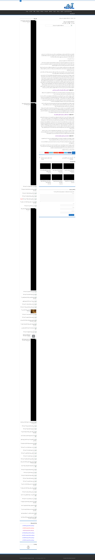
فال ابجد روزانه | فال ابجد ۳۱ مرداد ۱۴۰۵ (29, 456)
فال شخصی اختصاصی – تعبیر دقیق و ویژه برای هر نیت (28, 514)
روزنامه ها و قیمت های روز (68, 11)
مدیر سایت (72, 23)
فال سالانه (37, 11)
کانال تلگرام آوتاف (72, 13)
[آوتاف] (69, 6)
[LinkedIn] (40, 558)
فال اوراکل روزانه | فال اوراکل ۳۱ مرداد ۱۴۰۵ (28, 196)
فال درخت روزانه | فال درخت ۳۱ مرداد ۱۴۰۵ (28, 498)
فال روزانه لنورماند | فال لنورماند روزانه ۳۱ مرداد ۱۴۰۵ (28, 466)
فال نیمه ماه (46, 11)
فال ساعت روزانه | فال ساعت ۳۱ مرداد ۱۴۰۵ (28, 314)
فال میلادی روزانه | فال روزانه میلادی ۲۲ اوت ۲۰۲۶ (26, 104)
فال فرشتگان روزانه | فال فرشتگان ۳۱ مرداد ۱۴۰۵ (28, 459)
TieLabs (33, 558)
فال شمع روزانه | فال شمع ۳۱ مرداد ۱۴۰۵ (29, 428)
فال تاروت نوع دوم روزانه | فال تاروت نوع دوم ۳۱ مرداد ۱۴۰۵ (28, 444)
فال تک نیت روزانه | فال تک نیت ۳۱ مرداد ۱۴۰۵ (28, 447)
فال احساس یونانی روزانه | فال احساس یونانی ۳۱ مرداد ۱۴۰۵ (28, 488)
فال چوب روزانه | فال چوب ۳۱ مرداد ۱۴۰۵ (29, 481)
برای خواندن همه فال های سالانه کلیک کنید (28, 540)
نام (73, 203)
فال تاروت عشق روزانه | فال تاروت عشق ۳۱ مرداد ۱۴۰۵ (28, 436)
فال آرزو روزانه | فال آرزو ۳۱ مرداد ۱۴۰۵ (29, 472)
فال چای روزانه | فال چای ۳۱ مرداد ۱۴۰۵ (29, 291)
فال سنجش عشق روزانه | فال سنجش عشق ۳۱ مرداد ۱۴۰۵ (26, 340)
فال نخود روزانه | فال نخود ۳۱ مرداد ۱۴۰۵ (29, 294)
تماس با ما (30, 11)
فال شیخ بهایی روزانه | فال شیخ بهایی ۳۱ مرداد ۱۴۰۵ (28, 506)
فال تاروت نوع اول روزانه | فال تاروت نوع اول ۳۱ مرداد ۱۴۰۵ (28, 502)
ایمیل (73, 207)
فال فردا (54, 11)
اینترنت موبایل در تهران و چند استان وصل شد (46, 158)
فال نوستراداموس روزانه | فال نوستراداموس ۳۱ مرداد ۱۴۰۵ (28, 298)
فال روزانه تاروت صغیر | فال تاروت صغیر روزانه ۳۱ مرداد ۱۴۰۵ (25, 21)
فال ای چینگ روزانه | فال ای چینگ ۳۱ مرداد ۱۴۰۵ (27, 307)
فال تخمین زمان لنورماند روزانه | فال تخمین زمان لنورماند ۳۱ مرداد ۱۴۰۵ (28, 321)
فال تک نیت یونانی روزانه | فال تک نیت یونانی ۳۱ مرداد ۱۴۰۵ (28, 202)
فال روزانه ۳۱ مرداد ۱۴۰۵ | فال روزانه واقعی (29, 301)
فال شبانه (58, 11)
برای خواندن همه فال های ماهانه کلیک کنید (28, 537)
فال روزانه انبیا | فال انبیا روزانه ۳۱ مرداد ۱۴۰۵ (28, 426)
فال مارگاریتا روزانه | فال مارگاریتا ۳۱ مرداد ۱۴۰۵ (28, 475)
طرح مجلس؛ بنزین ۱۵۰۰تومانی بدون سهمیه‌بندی (67, 158)
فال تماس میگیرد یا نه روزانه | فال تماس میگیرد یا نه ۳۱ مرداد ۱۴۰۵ (28, 422)
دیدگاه (73, 193)
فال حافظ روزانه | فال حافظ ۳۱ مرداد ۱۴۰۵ (27, 199)
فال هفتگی (50, 11)
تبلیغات (34, 11)
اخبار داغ (72, 18)
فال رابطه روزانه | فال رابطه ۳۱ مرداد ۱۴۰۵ (29, 478)
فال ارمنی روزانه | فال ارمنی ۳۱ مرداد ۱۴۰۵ (25, 310)
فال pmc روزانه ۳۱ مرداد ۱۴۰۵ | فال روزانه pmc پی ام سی (28, 440)
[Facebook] (43, 558)
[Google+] (45, 558)
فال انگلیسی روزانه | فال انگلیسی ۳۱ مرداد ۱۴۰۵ (28, 453)
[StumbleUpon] (38, 558)
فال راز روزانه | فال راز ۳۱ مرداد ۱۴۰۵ (29, 205)
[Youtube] (39, 558)
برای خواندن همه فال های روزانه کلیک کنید (28, 525)
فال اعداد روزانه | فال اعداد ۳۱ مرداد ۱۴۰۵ (29, 450)
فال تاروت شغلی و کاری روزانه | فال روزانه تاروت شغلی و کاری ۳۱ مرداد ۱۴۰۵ (28, 518)
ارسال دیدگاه (63, 23)
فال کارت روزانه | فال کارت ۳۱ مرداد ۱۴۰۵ (29, 186)
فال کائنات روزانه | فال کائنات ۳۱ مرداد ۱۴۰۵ (28, 193)
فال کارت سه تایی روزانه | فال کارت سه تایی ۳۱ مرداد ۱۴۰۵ (28, 485)
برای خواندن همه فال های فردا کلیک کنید (28, 530)
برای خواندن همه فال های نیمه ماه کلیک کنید (28, 535)
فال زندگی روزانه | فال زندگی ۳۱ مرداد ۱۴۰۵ (28, 492)
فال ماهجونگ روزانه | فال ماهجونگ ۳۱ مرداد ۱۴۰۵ (26, 335)
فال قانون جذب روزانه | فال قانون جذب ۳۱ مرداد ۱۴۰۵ (28, 495)
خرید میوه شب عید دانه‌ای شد (69, 181)
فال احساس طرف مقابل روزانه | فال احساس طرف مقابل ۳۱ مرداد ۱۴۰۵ (28, 462)
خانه (74, 18)
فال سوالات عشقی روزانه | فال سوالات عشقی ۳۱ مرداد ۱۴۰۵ (28, 432)
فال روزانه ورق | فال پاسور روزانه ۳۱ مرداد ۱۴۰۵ (25, 209)
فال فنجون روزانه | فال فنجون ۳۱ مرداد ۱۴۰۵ (28, 317)
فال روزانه (62, 11)
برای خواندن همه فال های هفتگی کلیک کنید (28, 532)
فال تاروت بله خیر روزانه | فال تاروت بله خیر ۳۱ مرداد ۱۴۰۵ (28, 510)
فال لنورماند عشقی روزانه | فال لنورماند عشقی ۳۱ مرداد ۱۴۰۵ (28, 325)
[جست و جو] (20, 1)
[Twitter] (42, 558)
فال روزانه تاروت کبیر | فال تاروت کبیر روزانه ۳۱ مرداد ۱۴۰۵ (28, 190)
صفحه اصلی (73, 11)
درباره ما (27, 11)
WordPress (25, 558)
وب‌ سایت (72, 211)
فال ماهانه (41, 11)
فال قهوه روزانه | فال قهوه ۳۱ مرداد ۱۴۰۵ (29, 331)
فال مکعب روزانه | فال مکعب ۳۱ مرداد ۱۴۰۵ (28, 304)
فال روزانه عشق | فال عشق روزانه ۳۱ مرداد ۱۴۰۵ (28, 469)
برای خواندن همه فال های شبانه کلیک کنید (28, 528)
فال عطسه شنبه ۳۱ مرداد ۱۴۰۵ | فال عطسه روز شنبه (29, 328)
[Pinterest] (41, 558)
